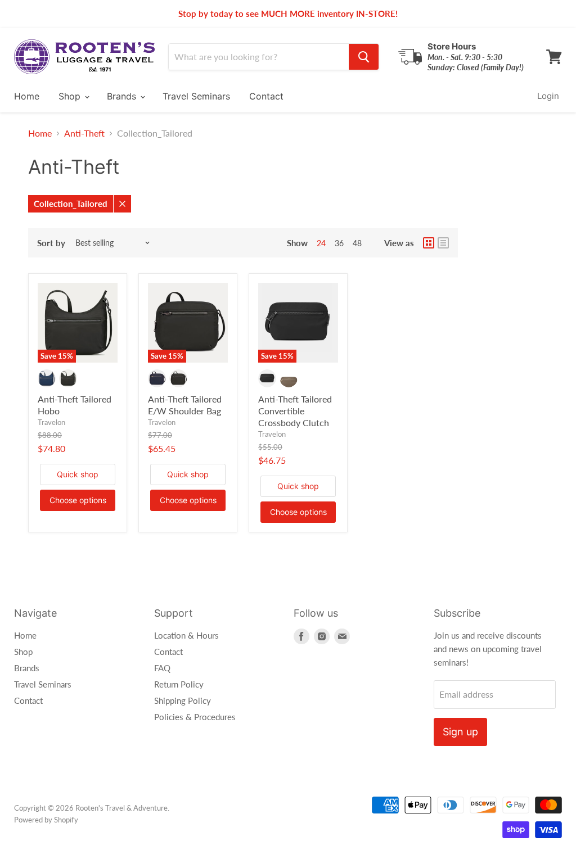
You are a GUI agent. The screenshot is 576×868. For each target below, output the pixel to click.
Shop (70, 96)
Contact (266, 96)
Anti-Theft (84, 133)
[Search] (364, 57)
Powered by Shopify (46, 819)
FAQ (162, 668)
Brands (123, 96)
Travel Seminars (196, 96)
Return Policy (179, 684)
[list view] (443, 242)
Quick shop (77, 474)
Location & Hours (186, 635)
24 (321, 243)
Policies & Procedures (195, 717)
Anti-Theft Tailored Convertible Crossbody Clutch (295, 411)
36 (339, 243)
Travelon (51, 422)
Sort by (51, 243)
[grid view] (428, 242)
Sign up (460, 732)
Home (26, 96)
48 (357, 243)
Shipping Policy (182, 700)
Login (548, 96)
